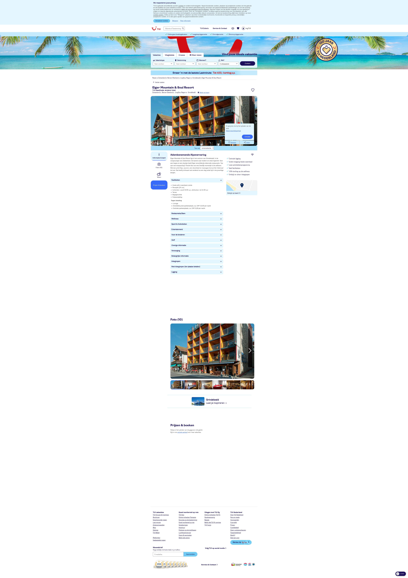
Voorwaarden (234, 520)
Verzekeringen (183, 525)
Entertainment (177, 229)
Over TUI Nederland (236, 515)
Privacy (232, 525)
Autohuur (182, 527)
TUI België (156, 533)
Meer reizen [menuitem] (197, 55)
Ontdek (247, 137)
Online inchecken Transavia (187, 517)
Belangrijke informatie (180, 256)
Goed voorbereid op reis (186, 522)
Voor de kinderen (178, 235)
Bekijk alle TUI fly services (213, 522)
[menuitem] (249, 28)
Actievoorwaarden (158, 525)
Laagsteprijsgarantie (199, 34)
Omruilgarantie (217, 34)
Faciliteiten (175, 180)
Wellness (174, 219)
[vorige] (174, 350)
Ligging (174, 272)
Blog (154, 527)
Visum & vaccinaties (185, 535)
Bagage (207, 520)
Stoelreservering (210, 517)
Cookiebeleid (234, 527)
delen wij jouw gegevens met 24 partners (195, 9)
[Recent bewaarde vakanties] (238, 28)
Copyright (233, 522)
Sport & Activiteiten (179, 224)
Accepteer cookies (161, 21)
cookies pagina (158, 15)
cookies (180, 6)
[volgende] (250, 350)
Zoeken (247, 63)
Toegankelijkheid (235, 533)
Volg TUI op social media (215, 548)
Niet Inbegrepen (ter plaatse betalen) (185, 266)
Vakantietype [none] (160, 60)
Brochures (156, 517)
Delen (248, 142)
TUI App (181, 515)
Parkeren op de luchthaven (187, 530)
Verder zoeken (159, 82)
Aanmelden (190, 554)
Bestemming (181, 60)
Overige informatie (178, 245)
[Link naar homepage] (156, 28)
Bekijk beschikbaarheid (233, 131)
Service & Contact (208, 565)
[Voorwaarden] (249, 564)
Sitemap (155, 530)
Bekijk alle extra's (184, 538)
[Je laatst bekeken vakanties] (232, 28)
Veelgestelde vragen (159, 540)
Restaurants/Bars (178, 213)
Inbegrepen (175, 261)
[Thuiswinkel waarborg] (237, 564)
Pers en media (234, 517)
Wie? (222, 60)
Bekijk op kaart (204, 92)
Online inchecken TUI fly (212, 515)
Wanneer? (202, 60)
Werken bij (237, 542)
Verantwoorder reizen (160, 520)
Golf (173, 240)
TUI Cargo (208, 525)
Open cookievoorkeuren (238, 530)
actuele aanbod (182, 432)
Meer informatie (185, 21)
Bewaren (233, 142)
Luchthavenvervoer (185, 533)
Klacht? (232, 535)
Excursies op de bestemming (188, 520)
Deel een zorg (234, 538)
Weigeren (175, 21)
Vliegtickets (169, 55)
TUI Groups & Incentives (161, 515)
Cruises (182, 55)
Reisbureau (156, 538)
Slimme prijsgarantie (236, 34)
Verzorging (175, 251)
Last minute (157, 522)
